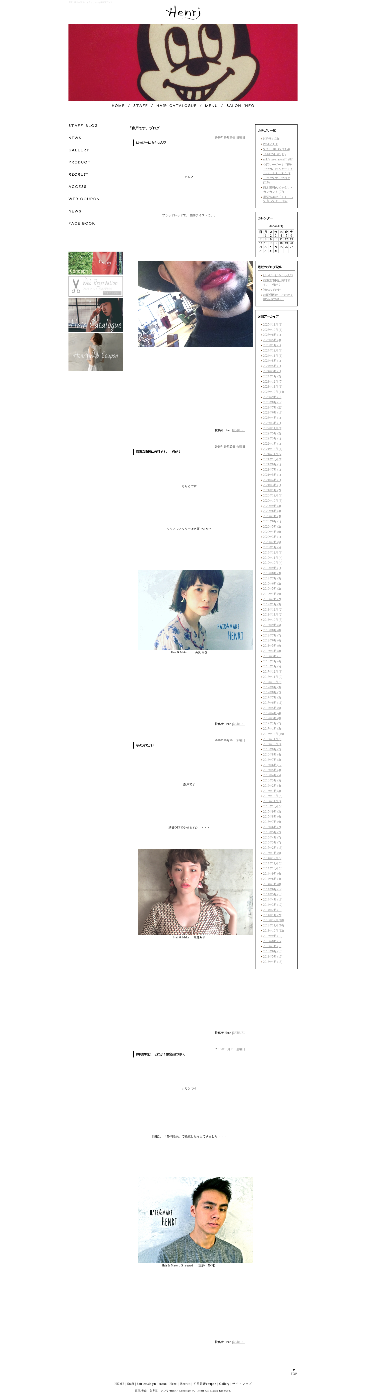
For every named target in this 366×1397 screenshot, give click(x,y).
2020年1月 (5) (272, 547)
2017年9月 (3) (272, 687)
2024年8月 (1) (272, 360)
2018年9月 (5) (272, 625)
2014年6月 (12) (272, 889)
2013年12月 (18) (273, 920)
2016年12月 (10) (273, 734)
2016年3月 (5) (272, 780)
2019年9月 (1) (272, 568)
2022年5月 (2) (272, 433)
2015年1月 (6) (272, 853)
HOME (119, 1384)
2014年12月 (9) (272, 858)
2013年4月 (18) (272, 962)
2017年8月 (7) (272, 692)
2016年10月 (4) (272, 744)
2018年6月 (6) (272, 640)
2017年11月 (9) (272, 677)
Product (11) (270, 144)
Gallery (224, 1384)
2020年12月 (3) (272, 495)
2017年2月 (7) (272, 723)
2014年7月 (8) (272, 884)
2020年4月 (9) (272, 532)
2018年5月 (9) (272, 645)
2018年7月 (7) (272, 635)
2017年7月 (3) (272, 697)
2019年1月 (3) (272, 604)
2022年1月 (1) (272, 443)
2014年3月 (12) (272, 905)
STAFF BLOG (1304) (276, 149)
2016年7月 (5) (272, 760)
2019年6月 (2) (272, 583)
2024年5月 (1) (272, 366)
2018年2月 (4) (272, 661)
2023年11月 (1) (272, 386)
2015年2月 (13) (272, 847)
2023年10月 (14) (273, 392)
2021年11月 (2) (272, 454)
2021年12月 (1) (272, 449)
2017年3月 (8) (272, 718)
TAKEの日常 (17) (274, 154)
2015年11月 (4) (272, 801)
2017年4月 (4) (272, 713)
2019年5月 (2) (272, 588)
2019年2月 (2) (272, 599)
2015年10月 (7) (272, 806)
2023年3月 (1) (272, 423)
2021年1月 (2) (272, 490)
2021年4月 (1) (272, 480)
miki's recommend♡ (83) (278, 159)
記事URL (239, 430)
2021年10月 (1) (272, 459)
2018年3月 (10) (272, 656)
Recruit (185, 1384)
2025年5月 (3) (272, 340)
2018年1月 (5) (272, 666)
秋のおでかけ (272, 289)
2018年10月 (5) (272, 620)
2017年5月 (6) (272, 708)
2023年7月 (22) (272, 407)
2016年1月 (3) (272, 791)
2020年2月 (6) (272, 542)
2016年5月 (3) (272, 770)
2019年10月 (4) (272, 562)
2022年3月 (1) (272, 438)
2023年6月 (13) (272, 412)
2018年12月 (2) (272, 609)
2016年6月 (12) (272, 765)
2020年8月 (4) (272, 511)
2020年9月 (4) (272, 506)
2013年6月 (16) (272, 951)
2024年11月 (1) (272, 355)
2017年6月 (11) (272, 702)
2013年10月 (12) (273, 930)
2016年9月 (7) (272, 749)
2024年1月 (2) (272, 376)
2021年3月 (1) (272, 485)
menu (163, 1384)
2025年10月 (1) (272, 330)
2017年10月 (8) (272, 682)
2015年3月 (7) (272, 842)
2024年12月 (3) (272, 350)
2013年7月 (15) (272, 946)
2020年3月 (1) (272, 537)
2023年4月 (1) (272, 417)
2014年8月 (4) (272, 879)
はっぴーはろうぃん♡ (278, 275)
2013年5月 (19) (272, 956)
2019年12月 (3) (272, 552)
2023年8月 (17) (272, 402)
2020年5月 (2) (272, 526)
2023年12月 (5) (272, 381)
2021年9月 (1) (272, 464)
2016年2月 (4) (272, 785)
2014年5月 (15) (272, 894)
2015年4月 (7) (272, 837)
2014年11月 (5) (272, 863)
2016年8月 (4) (272, 754)
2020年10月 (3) (272, 500)
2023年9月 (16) (272, 397)
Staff (130, 1384)
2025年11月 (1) (272, 324)
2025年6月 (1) (272, 335)
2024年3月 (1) (272, 371)
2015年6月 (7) (272, 827)
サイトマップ (242, 1384)
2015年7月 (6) (272, 822)
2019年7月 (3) (272, 578)
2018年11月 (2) (272, 614)
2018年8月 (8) (272, 630)
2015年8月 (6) (272, 816)
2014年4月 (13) (272, 899)
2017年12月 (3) (272, 671)
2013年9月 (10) (272, 936)
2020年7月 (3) (272, 516)
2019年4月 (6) (272, 594)
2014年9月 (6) (272, 873)
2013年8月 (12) (272, 941)
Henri (174, 1384)
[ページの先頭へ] (294, 1372)
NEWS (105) (271, 138)
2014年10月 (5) (272, 868)
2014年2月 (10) (272, 910)
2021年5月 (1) (272, 475)
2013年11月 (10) (273, 925)
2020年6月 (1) (272, 521)
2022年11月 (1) (272, 428)
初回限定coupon (204, 1384)
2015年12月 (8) (272, 796)
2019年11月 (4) (272, 557)
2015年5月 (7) (272, 832)
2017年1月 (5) (272, 728)
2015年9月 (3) (272, 811)
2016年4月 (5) (272, 775)
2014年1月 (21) (272, 915)
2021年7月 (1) (272, 469)
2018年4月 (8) (272, 651)
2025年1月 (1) (272, 345)
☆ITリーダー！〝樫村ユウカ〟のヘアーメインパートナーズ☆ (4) (278, 169)
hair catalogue (147, 1384)
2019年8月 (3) (272, 573)
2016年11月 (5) (272, 739)
